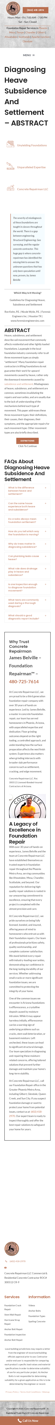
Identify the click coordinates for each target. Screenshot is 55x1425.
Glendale (27, 41)
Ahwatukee (11, 36)
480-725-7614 (24, 681)
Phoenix (43, 28)
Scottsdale (24, 36)
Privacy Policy (12, 1392)
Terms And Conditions (30, 1392)
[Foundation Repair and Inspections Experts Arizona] (13, 2)
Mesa (12, 32)
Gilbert (41, 32)
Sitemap (46, 1392)
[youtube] (5, 1268)
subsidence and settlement (18, 384)
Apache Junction (40, 36)
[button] (27, 491)
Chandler (31, 32)
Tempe (20, 32)
